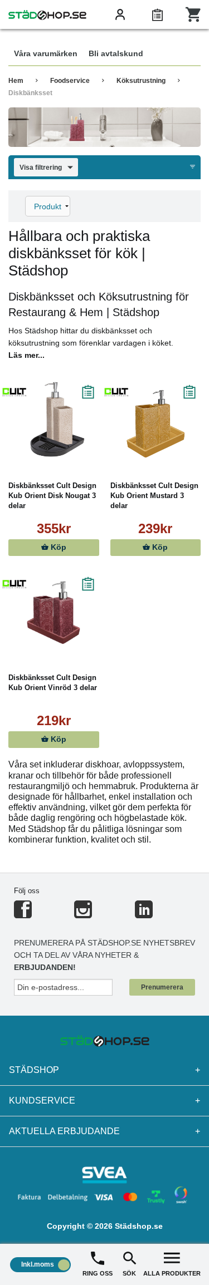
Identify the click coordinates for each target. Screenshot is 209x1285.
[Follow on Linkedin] (144, 914)
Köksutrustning (141, 81)
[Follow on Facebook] (23, 914)
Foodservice (70, 81)
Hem (15, 81)
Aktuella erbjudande (104, 1131)
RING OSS (97, 1273)
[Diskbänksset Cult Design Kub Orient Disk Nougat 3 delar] (53, 420)
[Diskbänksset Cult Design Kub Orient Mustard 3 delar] (155, 420)
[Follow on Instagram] (83, 914)
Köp (57, 547)
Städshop (104, 1070)
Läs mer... (26, 355)
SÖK (129, 1273)
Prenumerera (162, 987)
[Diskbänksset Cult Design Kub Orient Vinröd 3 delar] (53, 612)
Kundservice (104, 1100)
